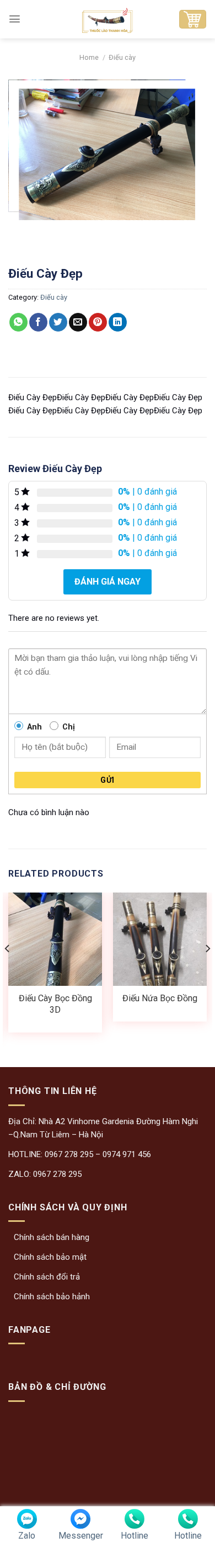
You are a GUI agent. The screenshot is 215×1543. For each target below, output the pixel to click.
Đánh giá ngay (107, 581)
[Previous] (7, 970)
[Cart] (192, 19)
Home (89, 57)
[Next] (207, 970)
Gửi (107, 780)
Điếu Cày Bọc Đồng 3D (55, 1004)
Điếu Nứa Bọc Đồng (159, 998)
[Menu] (14, 19)
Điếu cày (122, 57)
